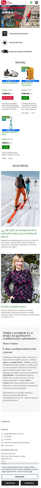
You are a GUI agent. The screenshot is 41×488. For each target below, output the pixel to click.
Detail (24, 97)
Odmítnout (10, 483)
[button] (3, 16)
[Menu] (37, 2)
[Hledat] (26, 2)
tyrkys (10, 159)
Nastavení (19, 477)
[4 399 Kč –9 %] (10, 73)
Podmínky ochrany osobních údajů (13, 464)
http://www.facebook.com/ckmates (16, 450)
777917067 (8, 444)
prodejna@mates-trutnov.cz (14, 441)
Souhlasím (29, 483)
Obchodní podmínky (8, 461)
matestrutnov (9, 453)
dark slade (24, 112)
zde (30, 471)
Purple (4, 159)
